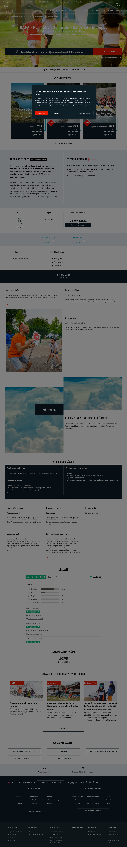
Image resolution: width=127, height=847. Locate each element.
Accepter (42, 113)
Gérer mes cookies (84, 113)
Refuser (56, 113)
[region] (64, 102)
